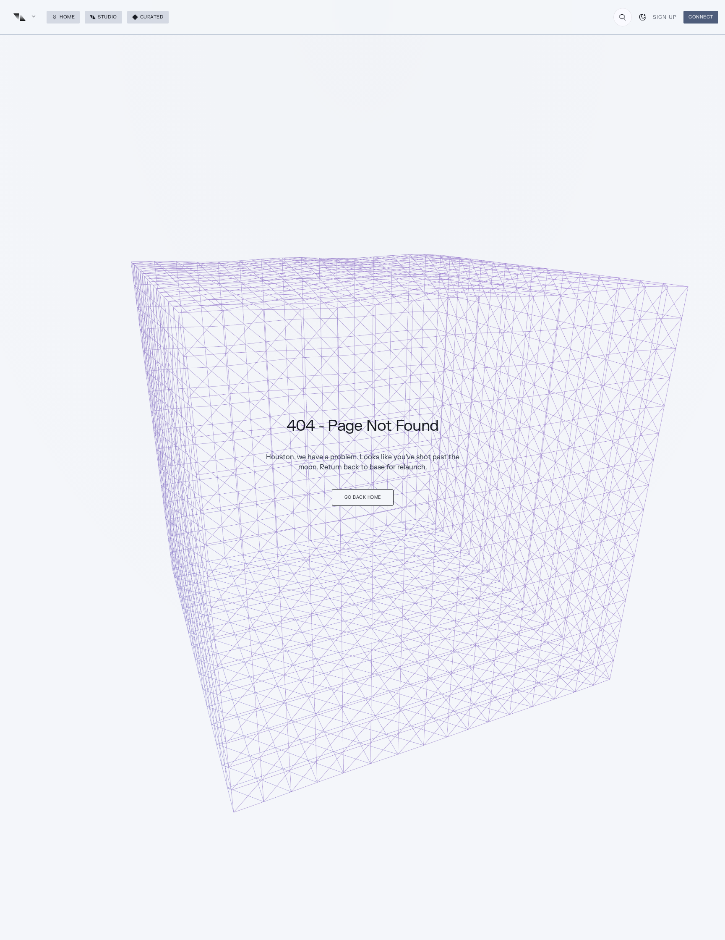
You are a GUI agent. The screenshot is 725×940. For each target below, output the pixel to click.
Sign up (665, 17)
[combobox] (622, 17)
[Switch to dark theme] (642, 17)
